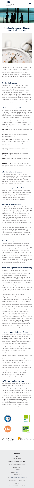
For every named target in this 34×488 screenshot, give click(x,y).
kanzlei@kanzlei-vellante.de (19, 477)
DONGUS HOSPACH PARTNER (17, 486)
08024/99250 (19, 472)
